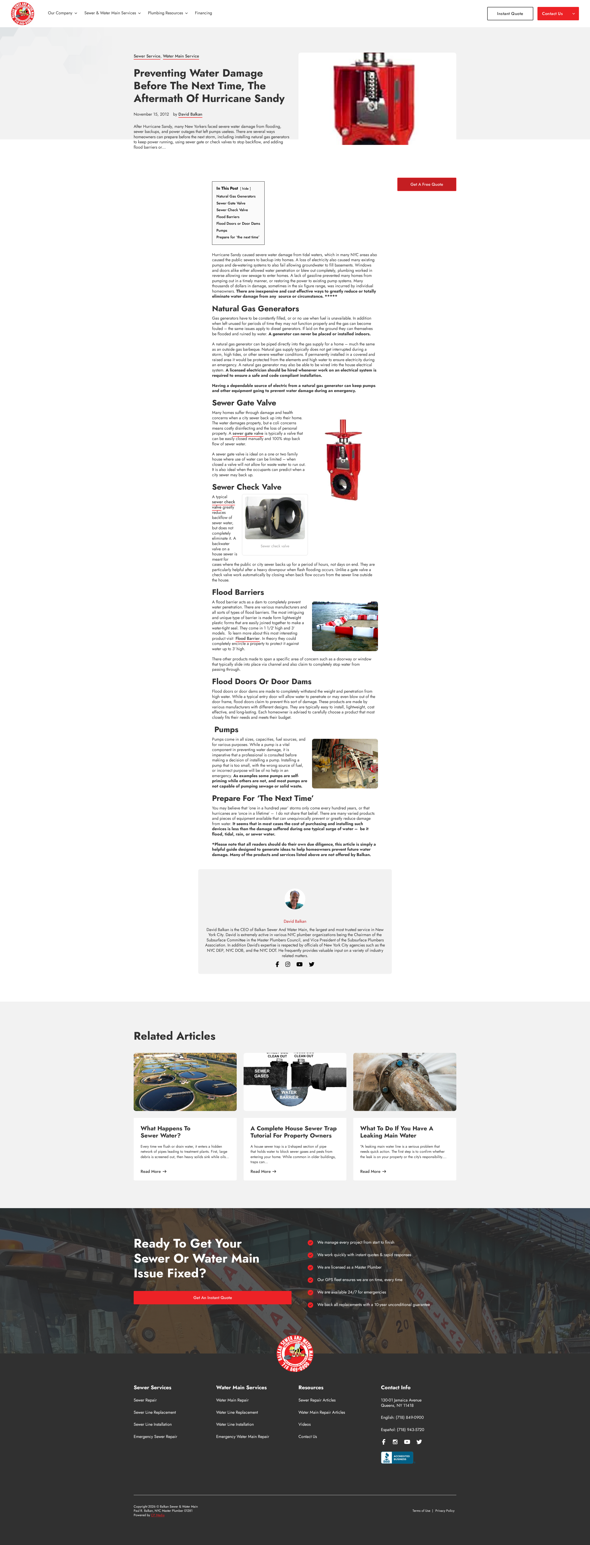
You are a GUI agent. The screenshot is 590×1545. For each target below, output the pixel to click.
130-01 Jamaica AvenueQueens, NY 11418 (401, 1403)
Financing (203, 13)
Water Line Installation (235, 1424)
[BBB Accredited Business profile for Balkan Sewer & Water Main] (398, 1458)
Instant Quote (510, 14)
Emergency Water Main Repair (242, 1436)
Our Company (60, 13)
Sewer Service (147, 56)
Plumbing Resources (165, 13)
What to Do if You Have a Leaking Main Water (396, 1132)
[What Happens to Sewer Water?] (185, 1082)
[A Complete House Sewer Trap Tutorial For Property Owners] (295, 1082)
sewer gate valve (248, 433)
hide (245, 188)
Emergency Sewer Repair (155, 1436)
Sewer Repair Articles (317, 1400)
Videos (304, 1424)
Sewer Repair (145, 1400)
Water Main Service (181, 56)
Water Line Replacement (237, 1412)
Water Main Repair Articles (321, 1412)
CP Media (158, 1515)
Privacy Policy (444, 1511)
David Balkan (190, 114)
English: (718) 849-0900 (402, 1417)
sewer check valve (223, 504)
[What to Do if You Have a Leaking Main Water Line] (404, 1082)
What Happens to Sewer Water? (165, 1132)
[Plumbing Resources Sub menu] (186, 14)
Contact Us (552, 14)
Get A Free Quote (426, 184)
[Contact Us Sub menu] (573, 13)
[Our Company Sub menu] (75, 14)
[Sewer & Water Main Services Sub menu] (139, 14)
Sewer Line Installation (153, 1424)
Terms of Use (421, 1511)
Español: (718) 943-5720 (402, 1429)
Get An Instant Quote (212, 1298)
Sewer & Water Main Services (110, 13)
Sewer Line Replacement (155, 1412)
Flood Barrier (248, 638)
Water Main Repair (232, 1400)
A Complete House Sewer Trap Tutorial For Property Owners (294, 1132)
